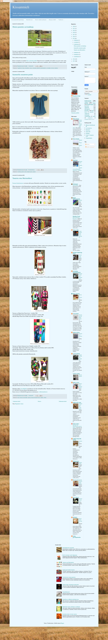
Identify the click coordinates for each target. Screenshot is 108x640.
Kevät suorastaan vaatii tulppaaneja (70, 555)
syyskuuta (76, 42)
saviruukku (48, 68)
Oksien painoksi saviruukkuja (23, 27)
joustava (22, 171)
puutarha (38, 68)
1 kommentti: (31, 66)
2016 (74, 36)
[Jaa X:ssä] (39, 66)
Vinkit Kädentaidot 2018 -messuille (80, 234)
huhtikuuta (76, 52)
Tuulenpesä (75, 184)
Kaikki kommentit (90, 147)
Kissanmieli (20, 7)
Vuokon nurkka (76, 373)
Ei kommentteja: (31, 169)
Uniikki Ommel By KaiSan (77, 439)
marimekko (25, 397)
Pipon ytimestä (76, 293)
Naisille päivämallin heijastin (69, 570)
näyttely (29, 397)
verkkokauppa (87, 116)
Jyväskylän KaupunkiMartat (77, 271)
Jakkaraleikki (80, 463)
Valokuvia (60, 19)
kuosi (19, 397)
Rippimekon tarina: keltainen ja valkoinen (71, 606)
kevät (86, 112)
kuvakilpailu (24, 388)
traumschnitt (76, 313)
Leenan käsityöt (76, 353)
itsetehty (19, 171)
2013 (74, 61)
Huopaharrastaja (76, 96)
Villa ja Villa (76, 230)
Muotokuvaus (29, 19)
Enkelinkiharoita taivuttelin (68, 547)
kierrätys (87, 110)
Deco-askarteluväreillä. (31, 60)
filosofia (91, 119)
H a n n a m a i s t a (77, 480)
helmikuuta (76, 54)
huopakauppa (90, 104)
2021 (74, 28)
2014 (74, 59)
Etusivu (39, 401)
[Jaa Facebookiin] (40, 66)
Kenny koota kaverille (80, 520)
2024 (74, 26)
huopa (94, 103)
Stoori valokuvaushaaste (40, 19)
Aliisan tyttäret (76, 332)
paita (31, 171)
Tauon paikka (75, 185)
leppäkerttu (20, 68)
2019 (74, 30)
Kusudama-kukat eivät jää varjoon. (70, 614)
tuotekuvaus (90, 117)
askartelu (87, 107)
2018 (74, 32)
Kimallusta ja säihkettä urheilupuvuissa (71, 599)
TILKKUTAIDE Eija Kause (77, 253)
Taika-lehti (88, 131)
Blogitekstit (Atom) (19, 403)
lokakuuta (76, 40)
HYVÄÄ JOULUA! (80, 296)
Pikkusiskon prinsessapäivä (80, 385)
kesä (26, 171)
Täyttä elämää (76, 139)
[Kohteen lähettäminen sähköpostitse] (36, 66)
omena (31, 68)
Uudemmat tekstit (16, 401)
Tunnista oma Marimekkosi (22, 178)
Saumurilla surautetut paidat (22, 74)
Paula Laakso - (76, 424)
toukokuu (56, 68)
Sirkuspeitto (80, 200)
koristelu (87, 106)
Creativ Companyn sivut (90, 135)
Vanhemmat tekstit (62, 401)
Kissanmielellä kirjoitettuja (17, 19)
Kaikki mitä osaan (77, 402)
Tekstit (87, 144)
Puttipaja (87, 133)
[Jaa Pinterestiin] (41, 66)
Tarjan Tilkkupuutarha (76, 198)
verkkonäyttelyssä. (43, 392)
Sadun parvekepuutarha (77, 536)
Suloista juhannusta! (80, 500)
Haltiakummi (76, 461)
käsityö (21, 397)
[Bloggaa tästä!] (37, 66)
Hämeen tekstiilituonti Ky (90, 125)
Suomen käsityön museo (35, 397)
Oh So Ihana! (76, 497)
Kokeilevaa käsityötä (80, 335)
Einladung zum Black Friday (80, 316)
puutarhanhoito (43, 68)
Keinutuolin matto (80, 256)
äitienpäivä (87, 119)
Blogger (62, 623)
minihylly (80, 441)
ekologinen (87, 109)
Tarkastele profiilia (75, 113)
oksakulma (27, 68)
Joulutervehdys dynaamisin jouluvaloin (71, 584)
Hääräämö (75, 160)
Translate (89, 94)
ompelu (28, 171)
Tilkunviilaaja (76, 119)
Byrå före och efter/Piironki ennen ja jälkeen (77, 426)
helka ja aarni (76, 382)
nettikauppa (87, 115)
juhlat (86, 103)
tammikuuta (76, 56)
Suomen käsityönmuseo (17, 183)
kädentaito (88, 101)
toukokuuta (76, 44)
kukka (94, 116)
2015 (74, 38)
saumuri (34, 171)
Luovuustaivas (89, 128)
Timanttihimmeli (66, 592)
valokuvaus (87, 113)
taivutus (52, 68)
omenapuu (34, 68)
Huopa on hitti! (52, 19)
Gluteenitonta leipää (80, 482)
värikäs (45, 397)
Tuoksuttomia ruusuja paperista (69, 577)
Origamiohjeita (89, 138)
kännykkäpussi (80, 375)
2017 (74, 34)
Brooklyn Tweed (76, 216)
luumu (23, 68)
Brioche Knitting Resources (76, 218)
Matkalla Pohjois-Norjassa (80, 143)
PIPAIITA (75, 517)
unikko (42, 397)
